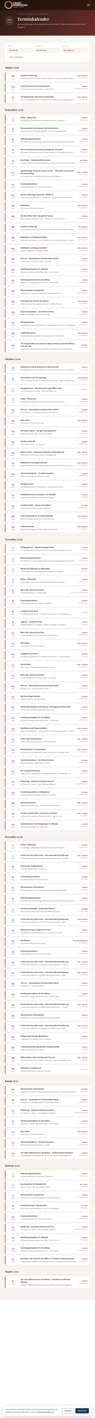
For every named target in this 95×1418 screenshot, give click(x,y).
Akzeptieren (82, 1411)
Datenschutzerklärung (45, 1412)
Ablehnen (68, 1411)
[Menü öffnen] (88, 5)
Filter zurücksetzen (16, 57)
